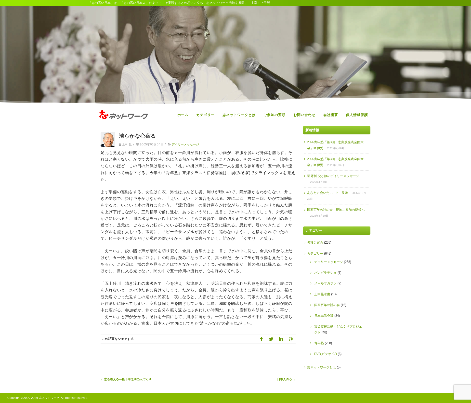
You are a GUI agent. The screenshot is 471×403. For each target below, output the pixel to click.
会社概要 (330, 115)
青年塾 (319, 343)
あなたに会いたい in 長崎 (327, 193)
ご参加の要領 (274, 115)
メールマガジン (325, 283)
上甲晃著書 (322, 294)
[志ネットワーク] (123, 124)
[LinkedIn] (281, 339)
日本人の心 (286, 379)
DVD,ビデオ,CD (325, 354)
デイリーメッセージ (185, 144)
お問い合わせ (304, 115)
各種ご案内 (315, 242)
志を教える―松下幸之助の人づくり (126, 379)
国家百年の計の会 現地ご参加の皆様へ (336, 210)
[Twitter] (271, 339)
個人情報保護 (357, 115)
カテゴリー (205, 115)
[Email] (291, 339)
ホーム (182, 115)
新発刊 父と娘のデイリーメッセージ (333, 176)
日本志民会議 (323, 316)
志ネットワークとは (239, 115)
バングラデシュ (325, 272)
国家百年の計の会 (327, 305)
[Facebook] (261, 339)
